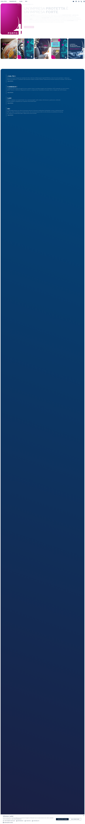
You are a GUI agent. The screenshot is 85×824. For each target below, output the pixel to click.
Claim (20, 1)
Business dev (13, 1)
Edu (26, 1)
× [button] (83, 815)
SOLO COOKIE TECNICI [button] (75, 819)
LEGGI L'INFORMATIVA (17, 819)
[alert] (42, 819)
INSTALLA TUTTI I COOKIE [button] (62, 819)
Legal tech (4, 1)
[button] (2, 49)
